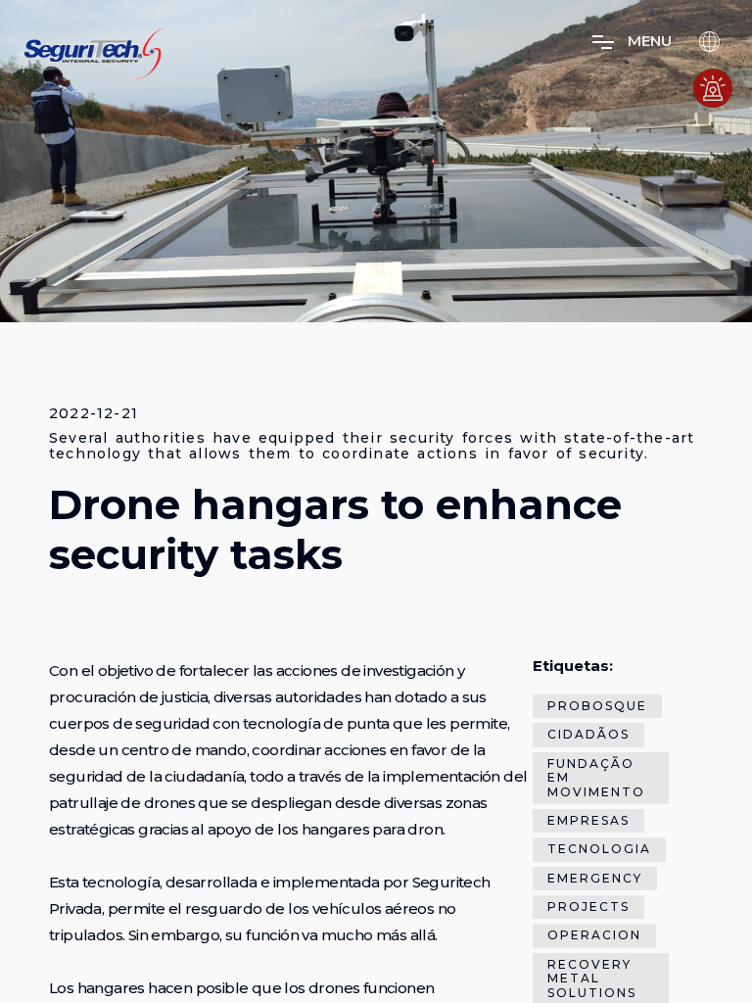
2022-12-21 (93, 414)
